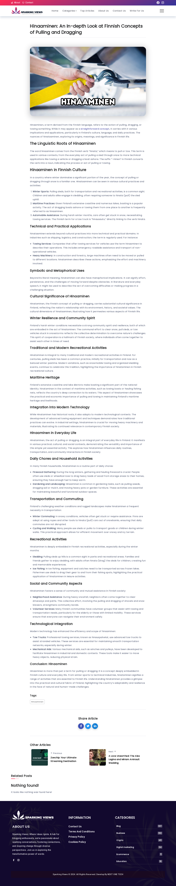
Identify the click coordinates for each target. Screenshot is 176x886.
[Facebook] (158, 2)
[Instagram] (162, 2)
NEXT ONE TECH (115, 874)
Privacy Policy (76, 836)
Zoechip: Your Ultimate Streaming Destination (63, 759)
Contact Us (75, 826)
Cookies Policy (77, 842)
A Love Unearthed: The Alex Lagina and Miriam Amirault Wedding (124, 759)
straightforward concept (95, 128)
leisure (71, 576)
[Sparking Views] (27, 10)
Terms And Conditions (81, 831)
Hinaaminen (37, 702)
